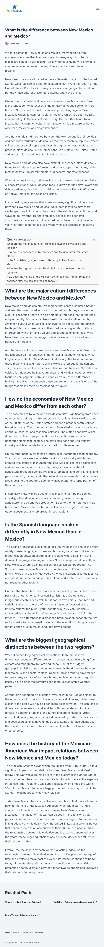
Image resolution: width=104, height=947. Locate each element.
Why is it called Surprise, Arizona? (23, 902)
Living (26, 43)
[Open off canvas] (97, 9)
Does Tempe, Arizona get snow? (22, 915)
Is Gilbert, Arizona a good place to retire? (75, 902)
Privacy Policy (12, 932)
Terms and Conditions (32, 932)
